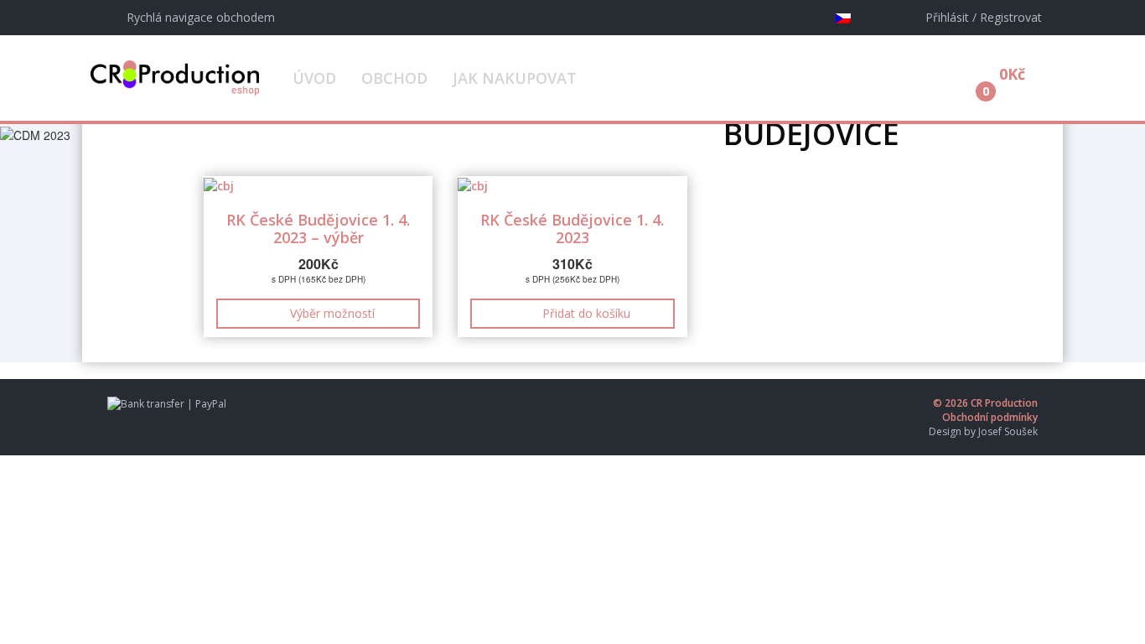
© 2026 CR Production (985, 403)
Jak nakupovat (515, 78)
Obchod (394, 78)
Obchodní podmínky (990, 417)
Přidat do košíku (586, 313)
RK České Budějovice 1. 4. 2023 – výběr (318, 228)
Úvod (314, 78)
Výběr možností (332, 313)
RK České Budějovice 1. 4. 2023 (572, 228)
